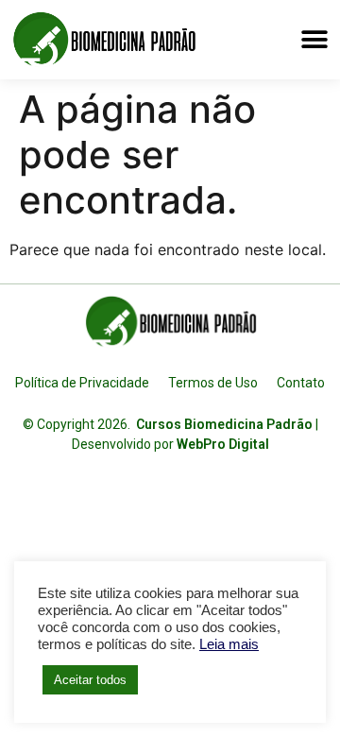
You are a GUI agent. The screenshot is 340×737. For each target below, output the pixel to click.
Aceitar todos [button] (90, 680)
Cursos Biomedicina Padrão (224, 424)
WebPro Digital (223, 444)
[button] (314, 39)
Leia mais (229, 644)
